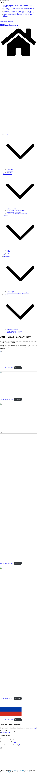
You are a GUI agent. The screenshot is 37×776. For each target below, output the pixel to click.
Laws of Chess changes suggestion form (18, 293)
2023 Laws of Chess (12, 209)
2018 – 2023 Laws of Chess (14, 331)
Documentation (7, 174)
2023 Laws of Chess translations (16, 210)
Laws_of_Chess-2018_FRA (6, 563)
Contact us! (6, 256)
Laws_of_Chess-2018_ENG (6, 367)
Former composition (12, 329)
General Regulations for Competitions (17, 213)
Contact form (10, 291)
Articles (9, 250)
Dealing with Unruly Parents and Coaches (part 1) (17, 11)
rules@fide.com (5, 732)
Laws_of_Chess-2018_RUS (6, 719)
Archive (5, 294)
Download (17, 367)
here (15, 739)
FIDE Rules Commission (9, 25)
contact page (32, 728)
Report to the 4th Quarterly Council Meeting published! (18, 13)
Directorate (10, 169)
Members (9, 172)
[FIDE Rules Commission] (18, 56)
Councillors (10, 171)
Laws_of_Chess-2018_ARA (6, 399)
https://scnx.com (3, 774)
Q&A (8, 253)
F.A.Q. (9, 251)
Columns (5, 215)
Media (5, 255)
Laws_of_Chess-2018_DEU (6, 698)
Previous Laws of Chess (13, 332)
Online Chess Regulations (14, 212)
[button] (20, 167)
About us (5, 134)
